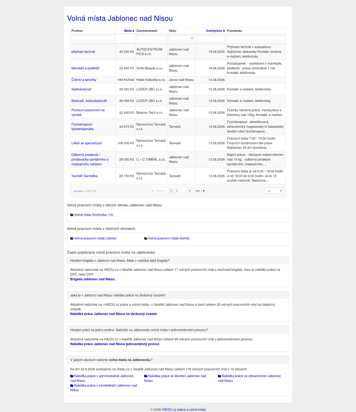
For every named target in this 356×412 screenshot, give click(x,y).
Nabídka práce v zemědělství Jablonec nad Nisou (103, 387)
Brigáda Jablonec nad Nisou (92, 279)
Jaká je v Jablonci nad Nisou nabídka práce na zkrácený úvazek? (118, 295)
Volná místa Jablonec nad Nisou (120, 17)
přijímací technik (83, 51)
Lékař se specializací (86, 143)
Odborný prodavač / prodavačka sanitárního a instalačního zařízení (89, 159)
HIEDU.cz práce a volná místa (184, 409)
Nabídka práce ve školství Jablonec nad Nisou (175, 378)
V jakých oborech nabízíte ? (111, 359)
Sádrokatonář (81, 89)
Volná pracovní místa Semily (169, 238)
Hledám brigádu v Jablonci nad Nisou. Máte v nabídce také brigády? (120, 260)
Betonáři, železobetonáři (89, 100)
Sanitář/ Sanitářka (84, 175)
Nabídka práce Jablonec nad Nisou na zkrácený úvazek (113, 313)
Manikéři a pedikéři (85, 68)
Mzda (128, 30)
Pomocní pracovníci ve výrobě (88, 112)
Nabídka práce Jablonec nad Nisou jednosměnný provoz (114, 343)
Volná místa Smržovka (90, 214)
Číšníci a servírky (83, 79)
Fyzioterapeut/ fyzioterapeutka (82, 126)
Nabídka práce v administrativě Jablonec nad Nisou (102, 378)
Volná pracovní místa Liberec (95, 238)
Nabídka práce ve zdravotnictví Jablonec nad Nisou (249, 378)
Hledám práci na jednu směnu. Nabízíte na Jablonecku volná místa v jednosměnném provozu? (139, 329)
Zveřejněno (214, 30)
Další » (199, 190)
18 (189, 190)
